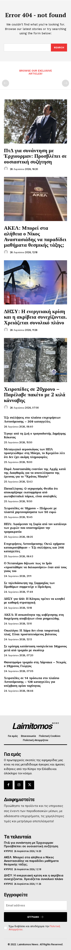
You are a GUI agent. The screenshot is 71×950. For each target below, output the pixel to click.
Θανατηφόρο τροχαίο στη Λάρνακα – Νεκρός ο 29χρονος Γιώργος (35, 664)
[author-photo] (6, 169)
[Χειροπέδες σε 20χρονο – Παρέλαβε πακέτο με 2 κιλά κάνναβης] (35, 360)
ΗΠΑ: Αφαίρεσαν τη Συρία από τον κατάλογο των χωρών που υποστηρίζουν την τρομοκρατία (35, 527)
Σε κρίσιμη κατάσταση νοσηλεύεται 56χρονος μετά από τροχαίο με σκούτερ (35, 648)
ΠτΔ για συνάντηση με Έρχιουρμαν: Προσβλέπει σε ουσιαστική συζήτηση (35, 156)
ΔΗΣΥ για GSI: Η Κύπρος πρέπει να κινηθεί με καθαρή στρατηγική (34, 600)
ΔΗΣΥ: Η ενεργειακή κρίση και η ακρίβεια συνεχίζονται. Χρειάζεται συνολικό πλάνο (35, 317)
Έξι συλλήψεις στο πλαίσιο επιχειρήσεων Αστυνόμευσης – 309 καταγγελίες (32, 419)
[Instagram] (19, 785)
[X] (29, 785)
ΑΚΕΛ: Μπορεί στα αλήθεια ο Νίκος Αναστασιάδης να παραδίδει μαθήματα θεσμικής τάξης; (35, 236)
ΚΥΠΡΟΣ (8, 851)
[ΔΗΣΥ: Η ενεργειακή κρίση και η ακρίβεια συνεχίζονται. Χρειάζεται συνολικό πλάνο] (35, 282)
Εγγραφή (33, 916)
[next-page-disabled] (65, 83)
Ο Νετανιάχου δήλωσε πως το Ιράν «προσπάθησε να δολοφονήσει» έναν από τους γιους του (35, 567)
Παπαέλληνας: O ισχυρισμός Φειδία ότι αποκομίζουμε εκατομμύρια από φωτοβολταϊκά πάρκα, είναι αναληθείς (31, 492)
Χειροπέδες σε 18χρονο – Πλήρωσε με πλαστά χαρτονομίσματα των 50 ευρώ (30, 510)
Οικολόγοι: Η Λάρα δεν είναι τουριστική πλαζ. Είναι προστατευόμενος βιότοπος (31, 632)
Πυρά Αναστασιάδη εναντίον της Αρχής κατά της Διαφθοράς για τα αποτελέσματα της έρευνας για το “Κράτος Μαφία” (35, 472)
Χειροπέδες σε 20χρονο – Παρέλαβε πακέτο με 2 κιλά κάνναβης (34, 394)
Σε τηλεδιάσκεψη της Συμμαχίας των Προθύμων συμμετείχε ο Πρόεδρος (29, 585)
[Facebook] (8, 785)
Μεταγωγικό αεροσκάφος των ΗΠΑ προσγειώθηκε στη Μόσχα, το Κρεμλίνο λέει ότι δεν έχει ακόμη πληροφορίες (34, 453)
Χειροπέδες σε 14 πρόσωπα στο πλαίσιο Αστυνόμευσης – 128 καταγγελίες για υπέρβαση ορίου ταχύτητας (31, 681)
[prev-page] (5, 83)
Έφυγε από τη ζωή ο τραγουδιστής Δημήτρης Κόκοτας (35, 435)
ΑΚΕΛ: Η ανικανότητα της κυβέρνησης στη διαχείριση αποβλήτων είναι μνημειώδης (34, 616)
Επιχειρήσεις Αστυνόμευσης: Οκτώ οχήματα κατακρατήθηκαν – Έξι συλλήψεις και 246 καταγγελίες (34, 547)
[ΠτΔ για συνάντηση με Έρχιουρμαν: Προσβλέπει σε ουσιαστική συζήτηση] (35, 121)
